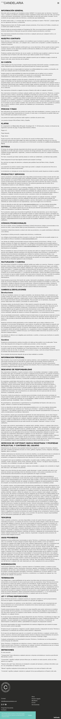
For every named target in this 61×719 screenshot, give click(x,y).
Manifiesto (34, 700)
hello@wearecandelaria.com (9, 701)
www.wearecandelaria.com (31, 204)
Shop (33, 696)
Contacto (4, 710)
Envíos (34, 702)
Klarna (14, 126)
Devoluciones (35, 704)
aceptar (30, 715)
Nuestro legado (36, 698)
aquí (42, 138)
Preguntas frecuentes (7, 707)
